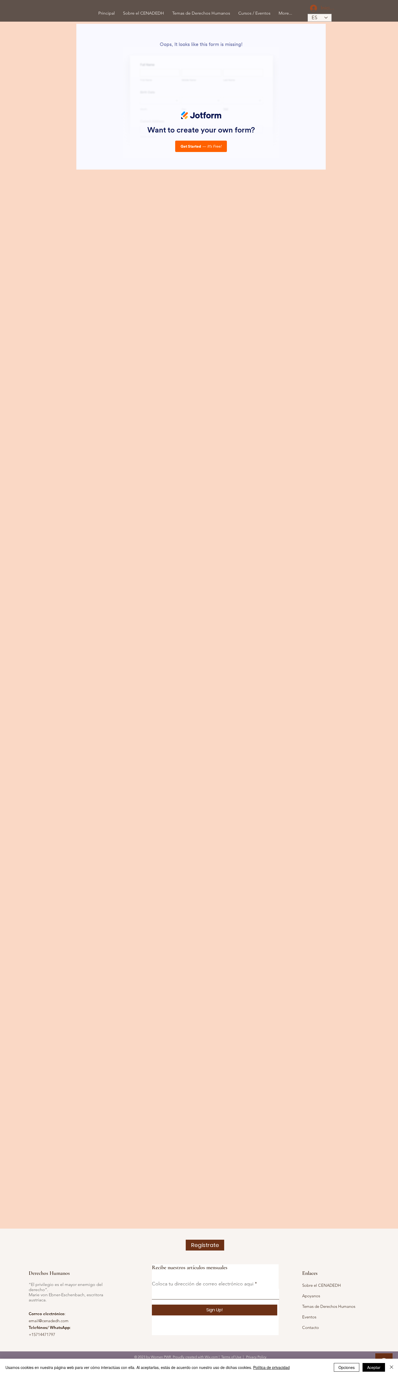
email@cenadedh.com (48, 1320)
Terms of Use (231, 1357)
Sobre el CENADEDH (321, 1285)
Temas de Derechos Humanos (328, 1306)
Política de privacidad (271, 1367)
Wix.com (211, 1357)
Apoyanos (311, 1295)
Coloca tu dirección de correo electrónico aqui (202, 1283)
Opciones (346, 1367)
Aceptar (373, 1367)
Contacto (310, 1327)
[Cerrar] (391, 1367)
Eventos (309, 1316)
